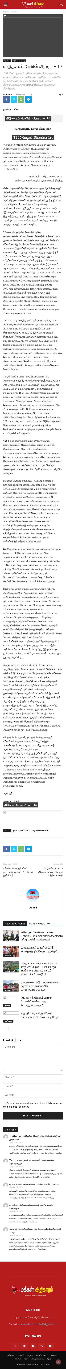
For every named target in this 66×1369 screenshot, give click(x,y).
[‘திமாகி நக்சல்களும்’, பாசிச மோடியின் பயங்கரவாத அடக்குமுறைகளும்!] (11, 1001)
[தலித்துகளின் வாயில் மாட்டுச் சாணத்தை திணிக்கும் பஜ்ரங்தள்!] (11, 951)
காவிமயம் (8, 955)
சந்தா (26, 1358)
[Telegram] (28, 99)
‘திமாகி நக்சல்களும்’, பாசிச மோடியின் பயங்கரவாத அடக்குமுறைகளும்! (36, 1001)
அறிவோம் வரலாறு (19, 61)
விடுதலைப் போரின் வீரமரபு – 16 (28, 118)
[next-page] (10, 1029)
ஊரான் (12, 1229)
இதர (49, 1358)
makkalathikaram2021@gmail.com (39, 1324)
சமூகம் (30, 1355)
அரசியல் (15, 11)
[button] (5, 4)
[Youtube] (50, 1346)
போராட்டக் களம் (42, 1355)
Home (6, 11)
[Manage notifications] (58, 1361)
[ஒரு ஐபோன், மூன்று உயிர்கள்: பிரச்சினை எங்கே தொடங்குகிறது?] (11, 1017)
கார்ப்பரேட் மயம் (10, 971)
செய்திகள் (8, 1021)
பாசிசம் (54, 1355)
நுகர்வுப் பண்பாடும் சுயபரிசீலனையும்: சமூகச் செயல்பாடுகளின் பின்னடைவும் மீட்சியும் (41, 986)
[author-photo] (33, 903)
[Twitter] (14, 99)
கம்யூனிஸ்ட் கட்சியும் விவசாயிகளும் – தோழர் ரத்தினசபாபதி (50, 872)
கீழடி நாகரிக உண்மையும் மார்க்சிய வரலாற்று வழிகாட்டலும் (39, 1184)
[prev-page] (5, 1029)
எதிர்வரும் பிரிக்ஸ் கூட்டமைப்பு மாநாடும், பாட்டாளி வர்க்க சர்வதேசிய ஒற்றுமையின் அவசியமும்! (42, 935)
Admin (9, 94)
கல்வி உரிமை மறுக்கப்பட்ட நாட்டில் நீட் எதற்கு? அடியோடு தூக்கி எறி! (18, 872)
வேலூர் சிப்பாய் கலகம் (40, 830)
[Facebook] (6, 99)
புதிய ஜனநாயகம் (10, 940)
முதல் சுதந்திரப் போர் (20, 830)
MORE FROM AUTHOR (40, 923)
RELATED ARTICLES (15, 923)
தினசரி (7, 1005)
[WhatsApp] (21, 99)
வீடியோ (18, 1358)
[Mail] (24, 1346)
